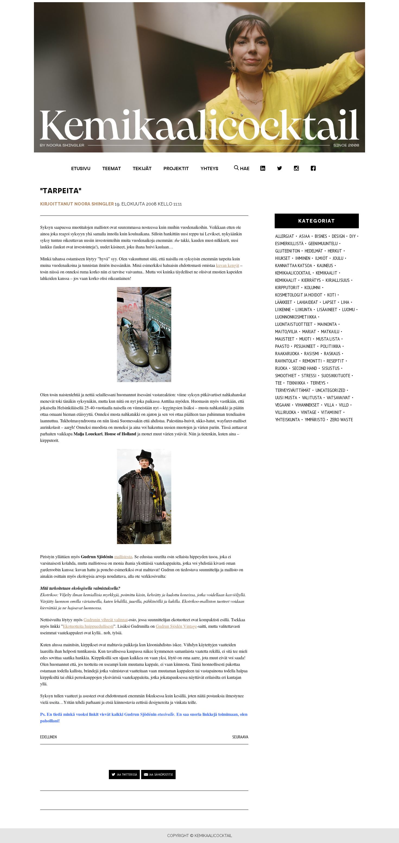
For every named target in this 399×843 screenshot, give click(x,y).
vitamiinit (331, 412)
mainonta (327, 324)
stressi (309, 375)
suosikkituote (335, 375)
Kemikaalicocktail (293, 273)
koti (331, 295)
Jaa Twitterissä (127, 774)
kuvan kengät (227, 265)
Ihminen (302, 258)
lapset (329, 302)
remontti (312, 361)
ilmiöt (321, 258)
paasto (282, 346)
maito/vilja (286, 331)
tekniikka (296, 383)
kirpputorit (287, 287)
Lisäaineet (327, 309)
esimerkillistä (289, 243)
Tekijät (142, 168)
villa (329, 405)
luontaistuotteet (294, 324)
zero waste (341, 419)
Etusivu (80, 168)
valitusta (312, 397)
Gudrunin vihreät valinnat (106, 619)
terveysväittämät (293, 390)
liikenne (283, 309)
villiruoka (285, 412)
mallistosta (123, 556)
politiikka (331, 346)
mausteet (284, 339)
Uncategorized (330, 390)
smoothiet (286, 375)
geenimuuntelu (323, 243)
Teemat (111, 168)
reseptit (335, 361)
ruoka (281, 368)
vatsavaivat (338, 397)
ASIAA (304, 236)
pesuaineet (305, 346)
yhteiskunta (287, 419)
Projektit (176, 168)
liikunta (304, 309)
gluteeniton (287, 251)
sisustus (331, 368)
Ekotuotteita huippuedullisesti (88, 626)
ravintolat (286, 361)
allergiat (284, 236)
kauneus (325, 265)
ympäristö (315, 419)
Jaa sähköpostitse (161, 774)
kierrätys (311, 280)
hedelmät (314, 251)
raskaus (332, 353)
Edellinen (48, 736)
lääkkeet (283, 302)
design (338, 236)
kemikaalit (326, 273)
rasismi (311, 353)
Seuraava (240, 736)
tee (278, 383)
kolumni (313, 287)
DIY (353, 236)
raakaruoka (287, 353)
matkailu (330, 331)
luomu (348, 309)
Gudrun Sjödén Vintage (176, 626)
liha (345, 302)
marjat (309, 331)
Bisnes (321, 236)
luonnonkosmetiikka (295, 317)
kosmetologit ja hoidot (298, 295)
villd (344, 405)
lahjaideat (307, 302)
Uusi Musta (286, 397)
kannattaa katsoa (293, 265)
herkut (335, 251)
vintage (308, 412)
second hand (304, 368)
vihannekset (307, 405)
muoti (305, 339)
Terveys (317, 383)
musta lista (328, 339)
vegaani (282, 405)
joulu (338, 258)
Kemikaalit (286, 280)
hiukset (282, 258)
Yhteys (209, 168)
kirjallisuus (338, 280)
